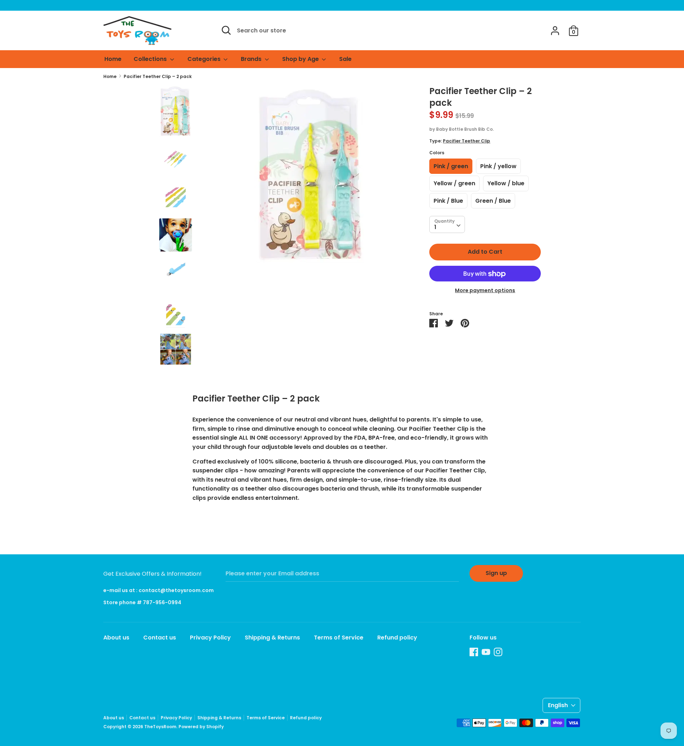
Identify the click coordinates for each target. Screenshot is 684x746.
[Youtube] (486, 652)
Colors (436, 153)
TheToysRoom (160, 727)
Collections (151, 59)
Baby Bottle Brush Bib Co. (465, 129)
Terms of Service (338, 637)
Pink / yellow (498, 166)
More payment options (485, 290)
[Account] (555, 28)
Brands (252, 59)
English (558, 705)
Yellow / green (454, 184)
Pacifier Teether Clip (466, 141)
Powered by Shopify (201, 727)
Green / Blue (493, 201)
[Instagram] (498, 652)
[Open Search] (226, 30)
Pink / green (451, 166)
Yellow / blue (505, 184)
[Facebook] (474, 652)
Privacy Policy (210, 637)
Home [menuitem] (112, 59)
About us (116, 637)
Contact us (159, 637)
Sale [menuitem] (345, 59)
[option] (311, 176)
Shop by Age (301, 59)
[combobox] (447, 224)
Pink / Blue (448, 201)
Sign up (496, 573)
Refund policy (397, 637)
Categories (204, 59)
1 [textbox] (435, 227)
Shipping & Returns (272, 637)
